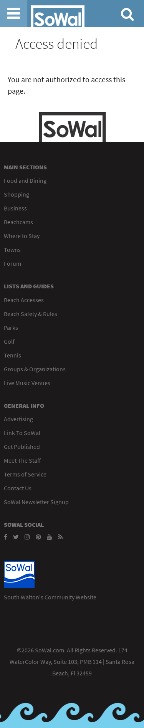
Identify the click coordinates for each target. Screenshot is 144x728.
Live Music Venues (27, 383)
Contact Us (17, 488)
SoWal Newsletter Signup (36, 502)
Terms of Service (25, 474)
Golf (9, 341)
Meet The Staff (22, 460)
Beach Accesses (24, 300)
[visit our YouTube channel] (49, 537)
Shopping (16, 194)
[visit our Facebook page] (5, 537)
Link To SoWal (22, 433)
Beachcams (18, 222)
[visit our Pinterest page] (38, 537)
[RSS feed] (60, 537)
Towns (12, 249)
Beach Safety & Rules (30, 314)
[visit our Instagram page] (27, 537)
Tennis (12, 355)
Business (15, 208)
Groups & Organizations (35, 369)
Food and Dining (25, 180)
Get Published (22, 446)
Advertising (18, 419)
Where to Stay (22, 236)
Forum (12, 263)
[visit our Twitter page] (16, 537)
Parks (11, 327)
